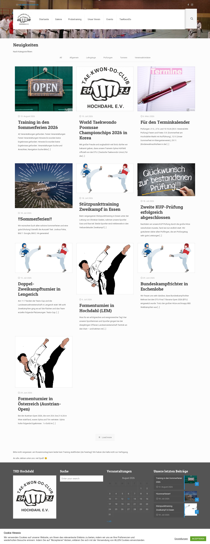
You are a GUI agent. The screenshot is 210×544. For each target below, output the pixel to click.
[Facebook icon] (188, 4)
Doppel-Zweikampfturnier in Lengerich (39, 289)
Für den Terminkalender (165, 122)
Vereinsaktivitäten (143, 57)
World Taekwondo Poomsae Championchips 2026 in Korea (103, 129)
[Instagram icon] (192, 4)
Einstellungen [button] (181, 538)
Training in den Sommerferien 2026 (38, 124)
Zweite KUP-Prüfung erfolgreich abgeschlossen (162, 212)
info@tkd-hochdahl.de (28, 5)
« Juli (109, 521)
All (61, 57)
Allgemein (74, 57)
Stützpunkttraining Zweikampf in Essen (99, 206)
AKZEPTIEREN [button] (198, 539)
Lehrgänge (91, 57)
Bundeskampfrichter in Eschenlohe (164, 286)
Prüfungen (108, 57)
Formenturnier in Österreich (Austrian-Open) (39, 404)
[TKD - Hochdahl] (24, 19)
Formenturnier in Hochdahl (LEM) (96, 308)
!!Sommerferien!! (35, 219)
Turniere (123, 57)
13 (128, 499)
